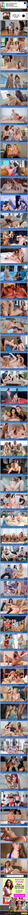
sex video (2, 905)
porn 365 (2, 908)
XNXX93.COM (14, 1)
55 (22, 875)
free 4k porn (7, 905)
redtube (7, 907)
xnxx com (2, 909)
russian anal (2, 907)
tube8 (6, 909)
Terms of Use (7, 913)
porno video (6, 908)
